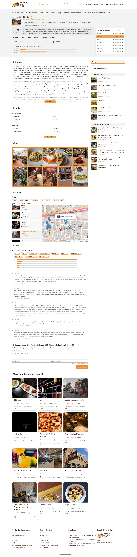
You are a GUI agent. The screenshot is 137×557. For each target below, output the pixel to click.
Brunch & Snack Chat (84, 4)
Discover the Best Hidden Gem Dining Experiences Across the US (82, 540)
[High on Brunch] (75, 492)
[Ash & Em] (24, 422)
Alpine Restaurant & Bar (66, 216)
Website (57, 41)
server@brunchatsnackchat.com (105, 542)
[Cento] (17, 21)
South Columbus (76, 13)
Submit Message (82, 367)
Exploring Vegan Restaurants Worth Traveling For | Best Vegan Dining (111, 129)
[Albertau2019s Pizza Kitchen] (50, 422)
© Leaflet (69, 241)
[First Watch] (50, 458)
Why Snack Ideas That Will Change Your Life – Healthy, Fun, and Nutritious (110, 137)
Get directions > (42, 204)
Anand (13, 538)
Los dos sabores (44, 540)
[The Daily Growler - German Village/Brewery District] (24, 492)
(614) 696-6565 (18, 41)
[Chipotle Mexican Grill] (75, 458)
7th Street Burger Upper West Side (49, 545)
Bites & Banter (99, 4)
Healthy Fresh (104, 94)
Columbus (66, 13)
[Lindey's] (50, 388)
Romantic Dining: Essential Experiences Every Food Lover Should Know (110, 159)
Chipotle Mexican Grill (104, 109)
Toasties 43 (104, 102)
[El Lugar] (24, 388)
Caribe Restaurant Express (18, 547)
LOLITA (14, 542)
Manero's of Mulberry (104, 79)
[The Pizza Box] (50, 492)
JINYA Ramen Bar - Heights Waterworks (110, 116)
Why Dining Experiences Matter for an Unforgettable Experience (108, 144)
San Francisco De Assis (18, 535)
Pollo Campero (44, 547)
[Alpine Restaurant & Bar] (75, 388)
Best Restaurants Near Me (115, 4)
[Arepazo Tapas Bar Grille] (24, 458)
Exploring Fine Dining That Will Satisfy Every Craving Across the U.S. (82, 536)
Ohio (47, 13)
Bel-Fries (14, 540)
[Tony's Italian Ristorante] (75, 422)
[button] (60, 229)
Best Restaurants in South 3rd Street (94, 13)
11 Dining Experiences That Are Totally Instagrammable (108, 167)
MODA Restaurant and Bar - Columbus (22, 545)
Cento (108, 13)
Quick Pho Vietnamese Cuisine (107, 87)
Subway (42, 538)
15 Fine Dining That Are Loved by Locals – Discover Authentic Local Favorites (82, 544)
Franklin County (56, 13)
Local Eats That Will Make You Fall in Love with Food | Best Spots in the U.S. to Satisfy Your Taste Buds (111, 152)
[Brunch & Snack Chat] (19, 4)
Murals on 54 (43, 535)
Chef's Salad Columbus (18, 533)
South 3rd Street (86, 22)
